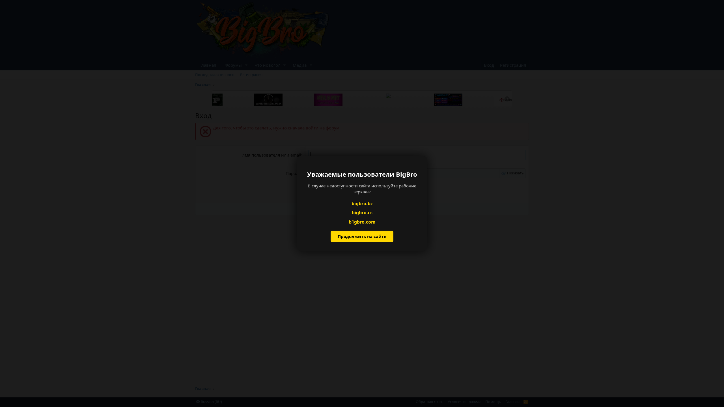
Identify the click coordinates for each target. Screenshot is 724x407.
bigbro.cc (362, 212)
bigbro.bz (362, 203)
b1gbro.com (362, 222)
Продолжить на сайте (362, 236)
